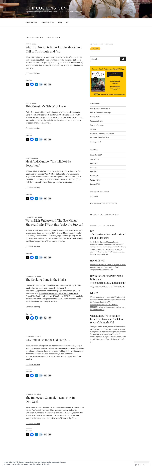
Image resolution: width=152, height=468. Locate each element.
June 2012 (93, 163)
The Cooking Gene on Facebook (103, 203)
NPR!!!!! (94, 293)
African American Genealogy (100, 113)
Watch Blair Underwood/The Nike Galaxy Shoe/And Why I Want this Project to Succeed (54, 222)
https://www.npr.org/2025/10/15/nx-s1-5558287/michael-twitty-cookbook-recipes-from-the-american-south (108, 307)
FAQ (67, 22)
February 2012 (95, 180)
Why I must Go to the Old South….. (47, 340)
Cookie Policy (46, 464)
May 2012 (93, 167)
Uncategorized (95, 142)
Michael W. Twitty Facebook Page (104, 214)
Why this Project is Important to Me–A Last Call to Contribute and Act (53, 49)
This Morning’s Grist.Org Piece (45, 106)
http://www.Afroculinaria (61, 418)
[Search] (123, 59)
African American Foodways (100, 108)
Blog (60, 22)
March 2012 (94, 176)
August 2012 (94, 159)
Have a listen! (97, 260)
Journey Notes (95, 117)
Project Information (97, 125)
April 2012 (93, 172)
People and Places (96, 121)
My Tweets (94, 196)
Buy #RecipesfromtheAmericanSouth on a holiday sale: (108, 234)
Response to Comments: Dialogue (102, 133)
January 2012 (95, 184)
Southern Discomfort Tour (99, 138)
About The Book (31, 22)
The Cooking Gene (47, 7)
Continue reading (33, 73)
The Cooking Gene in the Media (45, 279)
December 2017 (96, 155)
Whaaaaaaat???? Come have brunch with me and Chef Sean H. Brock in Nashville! (107, 319)
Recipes (93, 129)
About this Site (47, 22)
